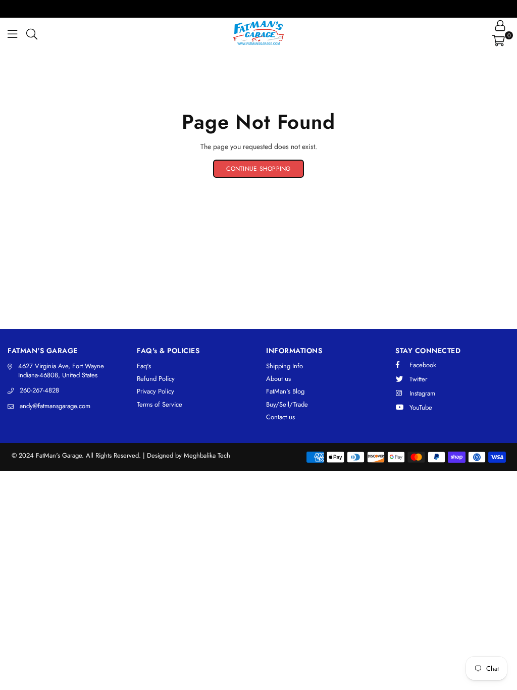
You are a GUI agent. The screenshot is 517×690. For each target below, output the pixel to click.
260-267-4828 (39, 390)
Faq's (144, 366)
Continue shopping (258, 168)
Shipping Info (284, 366)
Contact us (280, 417)
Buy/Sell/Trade (287, 404)
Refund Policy (156, 378)
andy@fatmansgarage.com (55, 406)
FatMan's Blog (285, 391)
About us (278, 378)
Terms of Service (159, 404)
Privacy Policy (155, 391)
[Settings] (500, 25)
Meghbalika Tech (207, 455)
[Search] (32, 32)
